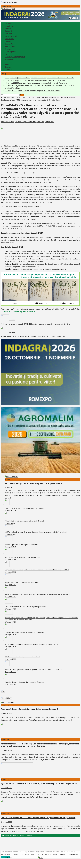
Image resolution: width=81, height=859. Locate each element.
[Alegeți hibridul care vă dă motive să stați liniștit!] (8, 578)
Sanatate (8, 49)
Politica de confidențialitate (68, 854)
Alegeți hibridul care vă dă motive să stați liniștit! (22, 582)
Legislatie (8, 62)
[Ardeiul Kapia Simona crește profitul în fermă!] (9, 541)
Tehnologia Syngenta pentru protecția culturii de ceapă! (24, 521)
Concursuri (8, 67)
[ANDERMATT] (6, 698)
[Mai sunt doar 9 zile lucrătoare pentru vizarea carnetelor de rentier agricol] (9, 640)
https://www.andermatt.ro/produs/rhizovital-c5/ (19, 311)
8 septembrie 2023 (7, 121)
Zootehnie (8, 41)
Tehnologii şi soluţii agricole (15, 56)
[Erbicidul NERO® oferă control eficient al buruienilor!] (7, 504)
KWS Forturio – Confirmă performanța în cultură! (22, 657)
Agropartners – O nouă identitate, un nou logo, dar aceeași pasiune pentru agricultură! (39, 783)
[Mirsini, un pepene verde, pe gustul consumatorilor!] (9, 553)
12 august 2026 (6, 822)
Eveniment (8, 33)
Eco (6, 54)
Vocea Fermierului (11, 36)
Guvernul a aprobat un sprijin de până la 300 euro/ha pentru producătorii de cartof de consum (39, 594)
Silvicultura (9, 59)
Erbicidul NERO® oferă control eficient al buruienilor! (24, 508)
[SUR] (3, 691)
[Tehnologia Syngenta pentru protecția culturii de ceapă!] (7, 517)
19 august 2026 (10, 659)
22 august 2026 (10, 534)
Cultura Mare (9, 44)
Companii (8, 31)
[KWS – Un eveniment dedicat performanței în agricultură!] (9, 603)
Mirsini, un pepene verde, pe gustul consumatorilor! (23, 557)
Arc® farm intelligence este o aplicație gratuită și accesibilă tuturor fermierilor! (33, 669)
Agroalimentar (10, 46)
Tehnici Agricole (10, 51)
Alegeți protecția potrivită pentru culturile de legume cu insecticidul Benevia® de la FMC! (37, 570)
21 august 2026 (10, 559)
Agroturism (9, 64)
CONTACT (8, 69)
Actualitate (9, 26)
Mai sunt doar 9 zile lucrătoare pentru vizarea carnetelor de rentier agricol (31, 644)
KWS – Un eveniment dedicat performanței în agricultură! (25, 607)
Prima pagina (9, 23)
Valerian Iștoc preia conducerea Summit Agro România (24, 632)
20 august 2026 (10, 609)
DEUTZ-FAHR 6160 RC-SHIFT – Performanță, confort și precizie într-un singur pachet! (38, 818)
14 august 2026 (6, 787)
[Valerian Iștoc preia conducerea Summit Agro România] (9, 628)
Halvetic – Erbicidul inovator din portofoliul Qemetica (24, 682)
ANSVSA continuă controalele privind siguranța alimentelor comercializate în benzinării (36, 532)
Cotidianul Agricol (21, 121)
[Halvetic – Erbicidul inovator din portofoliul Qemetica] (7, 678)
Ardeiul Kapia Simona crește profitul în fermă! (21, 545)
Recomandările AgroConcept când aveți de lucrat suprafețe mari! (33, 483)
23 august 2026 (10, 487)
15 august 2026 (6, 750)
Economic (8, 28)
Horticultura (9, 38)
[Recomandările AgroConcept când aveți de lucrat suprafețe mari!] (11, 476)
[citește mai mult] (65, 720)
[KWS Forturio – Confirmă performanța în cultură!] (9, 653)
